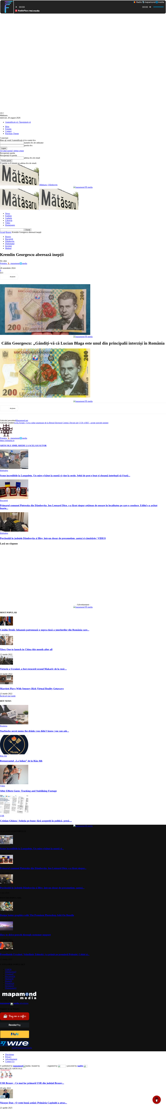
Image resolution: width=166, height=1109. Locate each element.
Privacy (8, 1057)
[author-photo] (6, 436)
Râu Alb (3, 756)
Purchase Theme (12, 133)
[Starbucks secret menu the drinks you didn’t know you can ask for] (14, 724)
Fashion (8, 216)
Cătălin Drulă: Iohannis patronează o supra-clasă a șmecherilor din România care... (44, 629)
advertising (14, 1003)
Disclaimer (9, 1054)
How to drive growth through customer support (25, 934)
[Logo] (19, 209)
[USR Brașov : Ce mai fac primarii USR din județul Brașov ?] (6, 1078)
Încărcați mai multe (8, 696)
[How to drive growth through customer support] (6, 930)
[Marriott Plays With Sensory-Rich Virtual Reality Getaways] (6, 683)
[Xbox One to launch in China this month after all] (6, 644)
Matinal (8, 248)
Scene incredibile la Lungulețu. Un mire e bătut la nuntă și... (32, 848)
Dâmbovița (9, 241)
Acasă (2, 232)
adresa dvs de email (32, 158)
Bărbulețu (4, 470)
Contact (8, 131)
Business (3, 726)
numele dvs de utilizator (33, 143)
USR (2, 816)
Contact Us (9, 1061)
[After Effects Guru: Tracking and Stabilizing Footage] (14, 783)
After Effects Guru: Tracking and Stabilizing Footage (28, 791)
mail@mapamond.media (22, 1048)
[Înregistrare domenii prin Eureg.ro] (62, 1066)
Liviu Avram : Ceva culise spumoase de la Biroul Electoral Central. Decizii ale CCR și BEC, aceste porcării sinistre (61, 423)
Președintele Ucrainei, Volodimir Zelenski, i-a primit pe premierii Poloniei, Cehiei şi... (44, 954)
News (7, 213)
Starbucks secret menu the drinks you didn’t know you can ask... (34, 731)
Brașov (8, 232)
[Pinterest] (43, 276)
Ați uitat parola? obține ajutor (12, 151)
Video (7, 223)
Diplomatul (9, 244)
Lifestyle (8, 220)
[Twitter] (34, 276)
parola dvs (28, 145)
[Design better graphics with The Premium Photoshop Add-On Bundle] (6, 910)
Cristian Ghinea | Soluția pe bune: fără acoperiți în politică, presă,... (36, 820)
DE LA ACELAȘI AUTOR (34, 445)
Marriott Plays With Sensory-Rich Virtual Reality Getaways (32, 688)
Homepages (10, 225)
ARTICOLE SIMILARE (11, 445)
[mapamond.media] (14, 1037)
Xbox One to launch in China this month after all (26, 649)
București (9, 239)
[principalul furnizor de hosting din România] (43, 1066)
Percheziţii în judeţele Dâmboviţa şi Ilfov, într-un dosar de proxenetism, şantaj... (42, 887)
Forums (8, 129)
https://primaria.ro (7, 440)
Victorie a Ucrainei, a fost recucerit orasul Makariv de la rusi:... (33, 669)
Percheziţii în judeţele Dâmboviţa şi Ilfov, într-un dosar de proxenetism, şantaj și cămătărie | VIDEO (53, 538)
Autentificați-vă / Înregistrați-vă (18, 122)
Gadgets (8, 218)
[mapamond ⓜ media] (83, 187)
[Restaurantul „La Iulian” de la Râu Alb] (14, 754)
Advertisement (11, 1059)
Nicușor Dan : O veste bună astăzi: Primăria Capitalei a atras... (33, 1102)
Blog (7, 126)
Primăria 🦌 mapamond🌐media (13, 263)
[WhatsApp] (53, 276)
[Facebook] (24, 276)
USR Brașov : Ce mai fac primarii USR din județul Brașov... (32, 1083)
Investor (8, 246)
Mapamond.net (22, 420)
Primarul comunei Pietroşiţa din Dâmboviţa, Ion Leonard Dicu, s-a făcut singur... (43, 868)
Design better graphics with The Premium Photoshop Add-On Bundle (37, 915)
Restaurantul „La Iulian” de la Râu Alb (21, 761)
